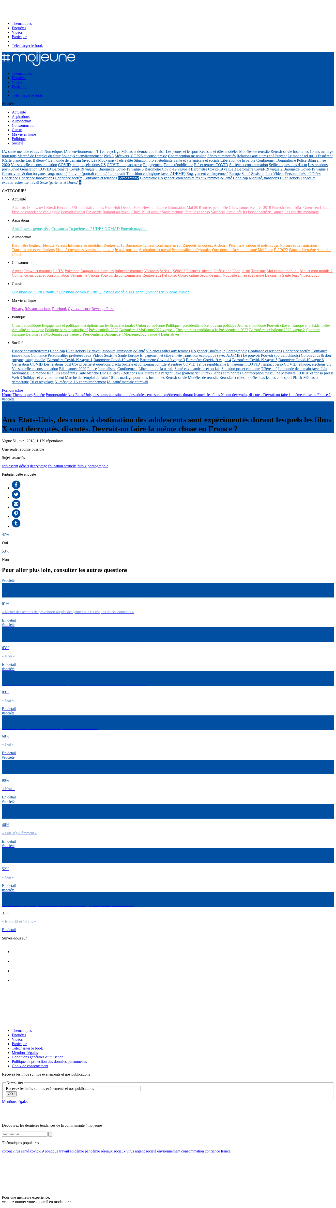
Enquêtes (19, 28)
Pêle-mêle (236, 245)
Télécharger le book (27, 45)
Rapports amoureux (198, 245)
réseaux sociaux (113, 1151)
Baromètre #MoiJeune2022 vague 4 (132, 334)
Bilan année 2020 (72, 369)
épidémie (77, 1151)
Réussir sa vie (281, 151)
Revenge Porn (103, 309)
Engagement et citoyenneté (207, 173)
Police (301, 160)
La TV (58, 271)
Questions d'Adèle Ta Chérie (121, 292)
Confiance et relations (100, 178)
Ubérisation (222, 271)
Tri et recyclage (108, 151)
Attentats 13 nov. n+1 (28, 207)
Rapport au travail (116, 212)
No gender (166, 178)
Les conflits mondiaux (301, 212)
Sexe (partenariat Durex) (59, 182)
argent (140, 1151)
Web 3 (109, 156)
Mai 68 (192, 207)
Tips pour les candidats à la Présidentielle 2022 (212, 330)
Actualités (234, 212)
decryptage (38, 466)
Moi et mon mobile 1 (283, 271)
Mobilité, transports (264, 178)
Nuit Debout (123, 207)
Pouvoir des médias (287, 207)
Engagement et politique (60, 325)
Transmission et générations (33, 250)
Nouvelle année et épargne (243, 275)
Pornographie (128, 178)
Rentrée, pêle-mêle (213, 207)
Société (39, 395)
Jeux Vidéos (274, 173)
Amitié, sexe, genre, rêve (31, 229)
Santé (246, 173)
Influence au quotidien (85, 245)
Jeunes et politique (251, 325)
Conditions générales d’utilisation (37, 1057)
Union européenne (150, 325)
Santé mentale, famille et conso (186, 212)
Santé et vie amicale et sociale (196, 160)
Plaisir (160, 151)
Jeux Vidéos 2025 (306, 275)
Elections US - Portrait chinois (80, 207)
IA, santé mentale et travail (22, 151)
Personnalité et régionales (191, 250)
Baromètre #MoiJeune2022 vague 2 (277, 330)
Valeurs (61, 245)
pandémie (92, 1151)
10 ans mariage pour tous (128, 377)
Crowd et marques (38, 271)
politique (51, 1151)
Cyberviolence (79, 309)
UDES (98, 229)
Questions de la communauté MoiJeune (242, 250)
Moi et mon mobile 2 (316, 271)
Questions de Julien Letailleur (35, 292)
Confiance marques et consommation (40, 275)
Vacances (218, 212)
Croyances (59, 229)
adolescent (10, 466)
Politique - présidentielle (184, 325)
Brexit (51, 207)
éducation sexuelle (62, 466)
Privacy (18, 309)
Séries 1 (166, 271)
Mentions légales (25, 1053)
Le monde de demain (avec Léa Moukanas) (82, 160)
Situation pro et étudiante (153, 160)
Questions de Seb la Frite (78, 292)
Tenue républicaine (178, 165)
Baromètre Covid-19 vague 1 (306, 169)
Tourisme (258, 271)
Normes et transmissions (298, 245)
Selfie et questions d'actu (288, 165)
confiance (212, 1151)
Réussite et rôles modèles (218, 151)
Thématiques (22, 23)
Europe (235, 173)
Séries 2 (179, 271)
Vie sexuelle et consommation (34, 165)
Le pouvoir (116, 173)
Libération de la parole (237, 160)
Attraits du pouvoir (99, 250)
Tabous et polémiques (262, 245)
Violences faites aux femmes (197, 178)
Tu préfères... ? (80, 229)
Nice (108, 207)
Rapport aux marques (97, 271)
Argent (17, 271)
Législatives (170, 334)
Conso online (188, 275)
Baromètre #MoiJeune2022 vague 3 (54, 334)
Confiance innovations (36, 178)
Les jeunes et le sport (182, 151)
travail (64, 1151)
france (225, 1151)
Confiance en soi (168, 245)
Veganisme (78, 275)
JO (245, 212)
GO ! (11, 1094)
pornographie (98, 466)
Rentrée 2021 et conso (159, 275)
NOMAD (112, 229)
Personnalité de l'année (265, 212)
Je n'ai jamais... (126, 250)
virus (130, 1151)
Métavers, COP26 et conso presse (141, 156)
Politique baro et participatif (66, 330)
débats (24, 466)
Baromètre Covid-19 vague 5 (121, 169)
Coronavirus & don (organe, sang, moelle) (34, 173)
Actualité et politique (28, 330)
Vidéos (17, 32)
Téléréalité (125, 160)
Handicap (240, 178)
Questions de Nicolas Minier (166, 292)
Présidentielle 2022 (103, 330)
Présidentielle (93, 334)
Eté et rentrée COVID (211, 165)
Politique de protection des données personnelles (49, 1061)
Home (7, 395)
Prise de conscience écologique (36, 212)
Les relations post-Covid (63, 364)
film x (82, 466)
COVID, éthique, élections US (82, 165)
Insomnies (301, 151)
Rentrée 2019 (260, 207)
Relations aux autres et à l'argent (262, 156)
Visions (94, 275)
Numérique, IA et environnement (69, 151)
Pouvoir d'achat (73, 212)
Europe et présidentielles (311, 325)
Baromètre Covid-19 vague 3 (213, 169)
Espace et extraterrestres (30, 351)
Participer (19, 37)
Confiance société (68, 178)
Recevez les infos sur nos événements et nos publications (50, 1088)
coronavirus (11, 1151)
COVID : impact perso (124, 165)
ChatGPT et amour (146, 212)
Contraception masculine (187, 156)
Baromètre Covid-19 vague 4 (167, 169)
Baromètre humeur (139, 245)
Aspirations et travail (155, 250)
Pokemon (72, 271)
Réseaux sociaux (38, 309)
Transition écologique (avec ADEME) (155, 173)
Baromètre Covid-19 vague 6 (74, 169)
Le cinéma (273, 275)
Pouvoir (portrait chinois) (87, 173)
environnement (168, 1151)
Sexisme (257, 173)
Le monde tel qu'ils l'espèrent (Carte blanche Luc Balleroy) (76, 373)
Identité (48, 245)
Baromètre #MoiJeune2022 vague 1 (147, 330)
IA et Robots (290, 178)
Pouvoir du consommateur (121, 275)
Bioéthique (148, 178)
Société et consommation (248, 165)
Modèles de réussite (254, 151)
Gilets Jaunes (239, 207)
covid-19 (37, 1151)
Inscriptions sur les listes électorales (107, 325)
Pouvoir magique (134, 229)
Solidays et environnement (82, 156)
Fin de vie (94, 212)
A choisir (221, 245)
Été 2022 (281, 250)
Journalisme (286, 160)
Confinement (266, 160)
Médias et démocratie (137, 151)
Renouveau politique (220, 325)
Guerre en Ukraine (317, 207)
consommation (192, 1151)
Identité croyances (70, 250)
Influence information (169, 207)
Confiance (10, 178)
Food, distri (241, 271)
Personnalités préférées (303, 173)
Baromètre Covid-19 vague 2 (259, 169)
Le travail (31, 182)
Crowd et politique (26, 325)
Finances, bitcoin (199, 271)
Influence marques (129, 271)
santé (25, 1151)
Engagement (153, 165)
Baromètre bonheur (27, 245)
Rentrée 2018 (114, 245)
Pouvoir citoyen (279, 325)
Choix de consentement (30, 1066)
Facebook (59, 309)
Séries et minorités (221, 156)
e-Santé (226, 178)
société (151, 1151)
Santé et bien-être (302, 250)
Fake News (142, 207)
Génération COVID (35, 169)
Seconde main (211, 275)
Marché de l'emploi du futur (39, 156)
